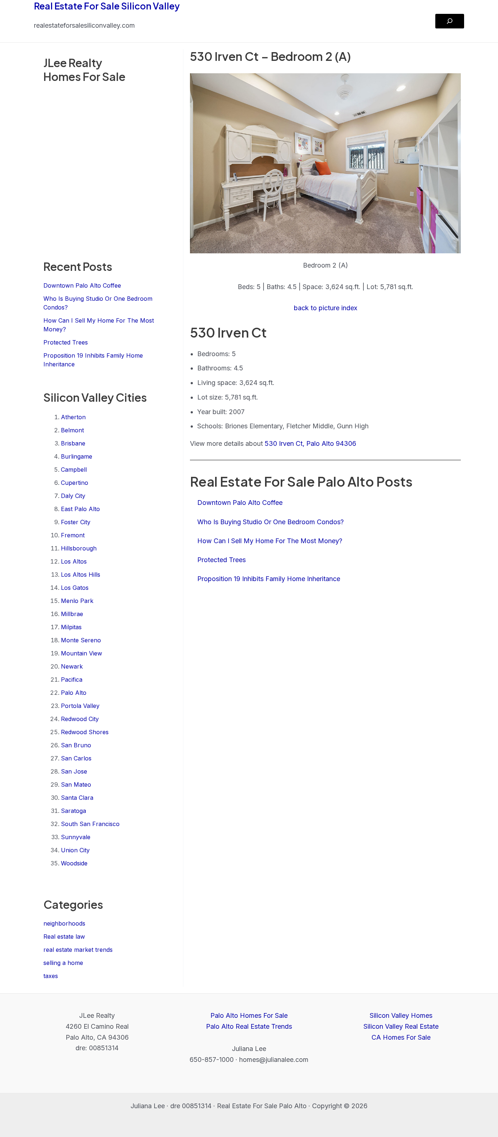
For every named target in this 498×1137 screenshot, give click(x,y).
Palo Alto (73, 692)
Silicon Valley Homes (401, 1015)
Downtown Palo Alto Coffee (82, 285)
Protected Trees (65, 342)
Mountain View (81, 653)
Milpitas (71, 627)
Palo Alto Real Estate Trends (249, 1026)
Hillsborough (79, 548)
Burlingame (76, 456)
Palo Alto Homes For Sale (249, 1015)
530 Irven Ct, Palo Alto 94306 (310, 443)
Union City (75, 850)
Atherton (73, 417)
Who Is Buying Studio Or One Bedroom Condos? (270, 522)
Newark (72, 666)
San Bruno (76, 745)
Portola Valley (80, 705)
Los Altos (74, 561)
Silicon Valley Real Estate (401, 1026)
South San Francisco (90, 824)
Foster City (75, 522)
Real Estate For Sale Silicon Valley (107, 6)
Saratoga (73, 810)
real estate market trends (78, 949)
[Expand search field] (449, 21)
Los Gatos (75, 587)
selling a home (63, 962)
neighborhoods (64, 923)
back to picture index (325, 308)
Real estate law (64, 936)
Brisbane (73, 443)
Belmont (72, 430)
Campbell (74, 469)
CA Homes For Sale (401, 1037)
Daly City (73, 495)
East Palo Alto (80, 509)
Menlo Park (77, 600)
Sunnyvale (75, 837)
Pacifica (71, 679)
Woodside (74, 863)
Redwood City (80, 719)
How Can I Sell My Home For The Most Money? (269, 541)
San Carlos (76, 758)
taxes (50, 976)
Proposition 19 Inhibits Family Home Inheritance (268, 579)
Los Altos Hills (80, 574)
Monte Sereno (81, 640)
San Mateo (76, 784)
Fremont (73, 535)
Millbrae (72, 614)
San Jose (74, 771)
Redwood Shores (85, 732)
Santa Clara (77, 797)
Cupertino (74, 482)
